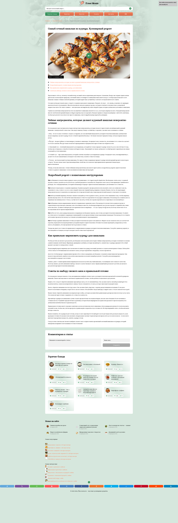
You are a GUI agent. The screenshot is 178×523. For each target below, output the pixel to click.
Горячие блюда (52, 14)
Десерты (111, 14)
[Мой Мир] (126, 486)
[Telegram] (7, 486)
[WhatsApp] (37, 486)
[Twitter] (111, 486)
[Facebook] (81, 486)
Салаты (96, 14)
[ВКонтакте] (67, 486)
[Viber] (22, 486)
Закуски (81, 14)
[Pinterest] (141, 486)
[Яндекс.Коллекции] (52, 486)
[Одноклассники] (96, 486)
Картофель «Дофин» (117, 390)
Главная (47, 21)
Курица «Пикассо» (117, 364)
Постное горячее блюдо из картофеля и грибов (63, 364)
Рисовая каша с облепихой (91, 364)
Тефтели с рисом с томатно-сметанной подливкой (117, 377)
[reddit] (156, 486)
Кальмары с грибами (61, 404)
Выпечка (67, 14)
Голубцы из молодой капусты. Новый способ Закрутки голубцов (90, 377)
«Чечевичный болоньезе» (63, 377)
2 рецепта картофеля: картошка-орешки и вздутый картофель (90, 390)
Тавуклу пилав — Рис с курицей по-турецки (62, 390)
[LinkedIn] (171, 486)
